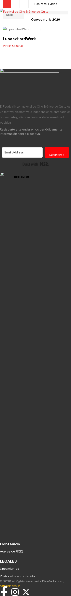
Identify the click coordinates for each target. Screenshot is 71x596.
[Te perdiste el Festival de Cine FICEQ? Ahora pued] (35, 300)
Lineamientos (9, 569)
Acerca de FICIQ (11, 551)
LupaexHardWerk (19, 38)
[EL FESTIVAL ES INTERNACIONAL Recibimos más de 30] (35, 208)
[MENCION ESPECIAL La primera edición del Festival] (35, 347)
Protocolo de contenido (17, 576)
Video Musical (13, 46)
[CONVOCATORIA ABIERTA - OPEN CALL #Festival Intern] (35, 255)
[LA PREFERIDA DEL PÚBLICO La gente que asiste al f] (35, 397)
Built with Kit (35, 164)
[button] (2, 2)
